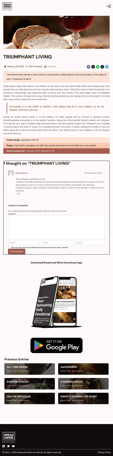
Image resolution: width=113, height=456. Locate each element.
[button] (88, 67)
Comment (12, 214)
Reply (19, 194)
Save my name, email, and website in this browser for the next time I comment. (40, 247)
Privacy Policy (104, 452)
